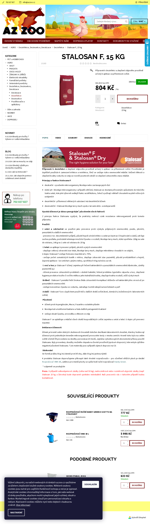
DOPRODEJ (12, 119)
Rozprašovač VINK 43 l (77, 434)
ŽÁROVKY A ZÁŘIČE (17, 74)
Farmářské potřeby (17, 80)
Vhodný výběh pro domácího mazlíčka (17, 167)
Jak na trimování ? (19, 171)
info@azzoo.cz (29, 2)
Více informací (23, 505)
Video (58, 137)
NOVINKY (11, 112)
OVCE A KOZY (15, 71)
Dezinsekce (16, 98)
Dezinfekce (127, 107)
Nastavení (16, 512)
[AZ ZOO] (38, 21)
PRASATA (13, 68)
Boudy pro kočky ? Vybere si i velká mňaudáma (17, 138)
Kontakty (103, 41)
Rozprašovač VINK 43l (51, 361)
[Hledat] (126, 21)
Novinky (10, 133)
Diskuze (88, 137)
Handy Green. (120, 361)
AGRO (10, 62)
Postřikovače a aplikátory (18, 103)
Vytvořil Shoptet (139, 517)
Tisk (97, 125)
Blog (8, 151)
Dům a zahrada (13, 109)
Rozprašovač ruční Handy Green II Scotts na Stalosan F (89, 413)
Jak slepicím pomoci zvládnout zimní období (18, 177)
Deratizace (16, 92)
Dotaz (123, 123)
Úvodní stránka (13, 41)
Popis (45, 137)
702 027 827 (10, 2)
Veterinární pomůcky (18, 83)
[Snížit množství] (128, 423)
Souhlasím (90, 484)
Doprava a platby (83, 41)
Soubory (72, 137)
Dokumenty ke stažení (126, 41)
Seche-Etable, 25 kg (76, 476)
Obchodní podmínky (38, 41)
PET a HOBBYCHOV (15, 59)
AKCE (9, 116)
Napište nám (61, 41)
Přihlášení (143, 2)
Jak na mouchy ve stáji (22, 161)
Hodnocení (105, 137)
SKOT (12, 65)
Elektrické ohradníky (18, 77)
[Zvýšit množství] (128, 420)
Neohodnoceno (100, 63)
